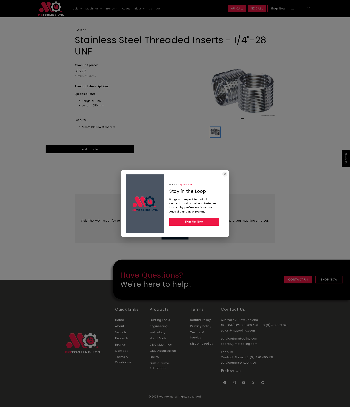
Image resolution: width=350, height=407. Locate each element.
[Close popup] (224, 174)
